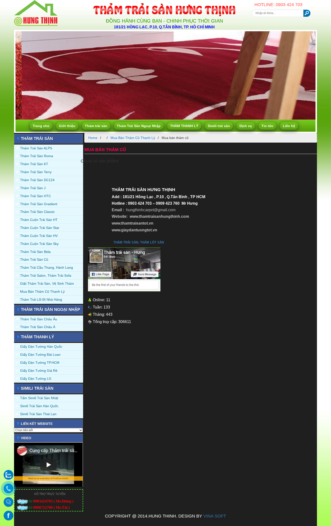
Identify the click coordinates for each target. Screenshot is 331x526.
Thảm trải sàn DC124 (37, 180)
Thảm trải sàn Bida (35, 252)
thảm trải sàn (125, 242)
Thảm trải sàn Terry (36, 172)
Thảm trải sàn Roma (36, 156)
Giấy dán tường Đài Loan (40, 354)
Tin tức (267, 126)
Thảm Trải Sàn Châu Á (37, 327)
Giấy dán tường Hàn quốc (41, 346)
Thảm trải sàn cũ (34, 259)
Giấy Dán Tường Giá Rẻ (38, 370)
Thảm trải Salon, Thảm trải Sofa (45, 275)
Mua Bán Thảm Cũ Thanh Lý (42, 291)
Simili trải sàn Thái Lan (38, 414)
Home (92, 138)
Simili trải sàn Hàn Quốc (39, 406)
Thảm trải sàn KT (34, 164)
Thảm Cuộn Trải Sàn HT (39, 220)
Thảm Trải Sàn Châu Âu (38, 319)
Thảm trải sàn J (33, 188)
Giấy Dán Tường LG (35, 378)
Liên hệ (289, 126)
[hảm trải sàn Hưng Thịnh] (36, 2)
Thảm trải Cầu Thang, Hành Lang (46, 267)
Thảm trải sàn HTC (35, 196)
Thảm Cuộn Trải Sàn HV (39, 236)
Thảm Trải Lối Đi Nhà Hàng (41, 299)
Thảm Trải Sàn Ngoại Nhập (139, 126)
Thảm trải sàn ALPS (36, 148)
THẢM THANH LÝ (184, 126)
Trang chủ (41, 126)
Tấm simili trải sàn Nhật (39, 398)
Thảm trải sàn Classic (37, 212)
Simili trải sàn (219, 126)
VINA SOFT (214, 516)
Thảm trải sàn (96, 126)
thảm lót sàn (152, 242)
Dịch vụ (245, 126)
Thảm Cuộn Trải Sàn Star (39, 228)
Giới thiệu (67, 126)
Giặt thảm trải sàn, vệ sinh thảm (47, 283)
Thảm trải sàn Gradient (38, 204)
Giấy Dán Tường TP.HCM (39, 362)
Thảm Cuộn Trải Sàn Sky (39, 244)
